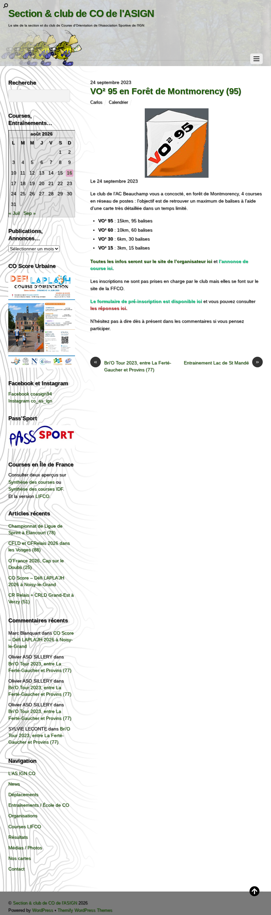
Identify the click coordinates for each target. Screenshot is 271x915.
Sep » (29, 213)
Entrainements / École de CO (38, 805)
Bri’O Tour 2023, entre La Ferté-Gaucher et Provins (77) (132, 366)
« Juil (14, 213)
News (14, 784)
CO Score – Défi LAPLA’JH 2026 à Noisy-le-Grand (41, 639)
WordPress (42, 910)
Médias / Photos (25, 847)
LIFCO (42, 496)
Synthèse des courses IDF (35, 489)
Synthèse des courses (31, 482)
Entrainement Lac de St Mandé (221, 362)
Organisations (22, 815)
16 (69, 172)
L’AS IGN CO (21, 773)
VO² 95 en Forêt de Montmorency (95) (165, 91)
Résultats (18, 837)
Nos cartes (19, 858)
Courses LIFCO (24, 826)
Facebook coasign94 (30, 393)
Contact (16, 868)
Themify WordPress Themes (85, 910)
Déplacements (23, 794)
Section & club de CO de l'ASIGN (45, 902)
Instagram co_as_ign (30, 400)
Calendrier (118, 102)
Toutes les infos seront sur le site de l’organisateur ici (151, 261)
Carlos (96, 102)
